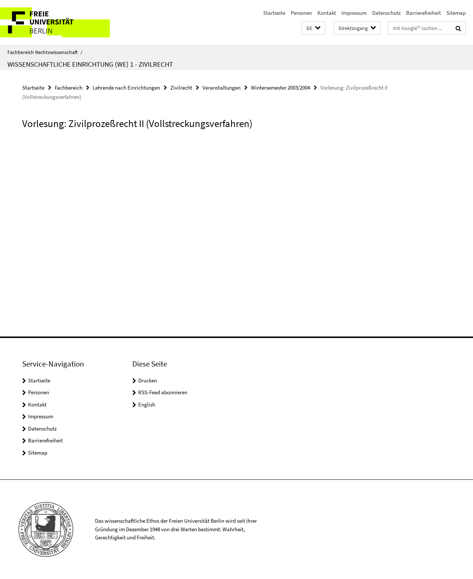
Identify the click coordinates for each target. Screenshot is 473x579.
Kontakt (326, 12)
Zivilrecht (181, 87)
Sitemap (456, 12)
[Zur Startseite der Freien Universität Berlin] (62, 22)
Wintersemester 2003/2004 (280, 87)
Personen (301, 12)
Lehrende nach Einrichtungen (126, 87)
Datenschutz (386, 12)
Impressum (354, 12)
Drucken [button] (147, 380)
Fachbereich (68, 87)
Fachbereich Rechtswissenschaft (44, 52)
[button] (313, 28)
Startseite (274, 12)
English (146, 404)
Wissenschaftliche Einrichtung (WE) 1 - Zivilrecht (90, 64)
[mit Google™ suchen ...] (458, 28)
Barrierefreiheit (423, 12)
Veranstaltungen (222, 87)
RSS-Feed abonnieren (162, 392)
